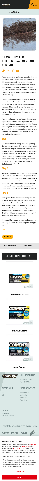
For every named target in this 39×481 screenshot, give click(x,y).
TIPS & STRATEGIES (27, 388)
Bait (3, 393)
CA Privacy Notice (17, 448)
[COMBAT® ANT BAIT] (19, 351)
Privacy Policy (25, 446)
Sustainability (5, 413)
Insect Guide (23, 398)
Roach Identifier (24, 393)
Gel (3, 395)
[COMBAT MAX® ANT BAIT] (19, 315)
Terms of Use (32, 444)
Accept (19, 477)
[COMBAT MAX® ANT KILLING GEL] (19, 278)
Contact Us (5, 411)
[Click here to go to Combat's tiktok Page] (3, 71)
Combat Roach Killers (26, 379)
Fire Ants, (20, 161)
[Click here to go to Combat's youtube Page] (17, 71)
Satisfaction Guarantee (8, 416)
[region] (19, 458)
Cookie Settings (19, 472)
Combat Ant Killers (25, 382)
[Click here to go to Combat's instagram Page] (8, 71)
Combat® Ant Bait (7, 164)
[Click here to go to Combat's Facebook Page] (12, 71)
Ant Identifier (23, 395)
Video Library (23, 400)
